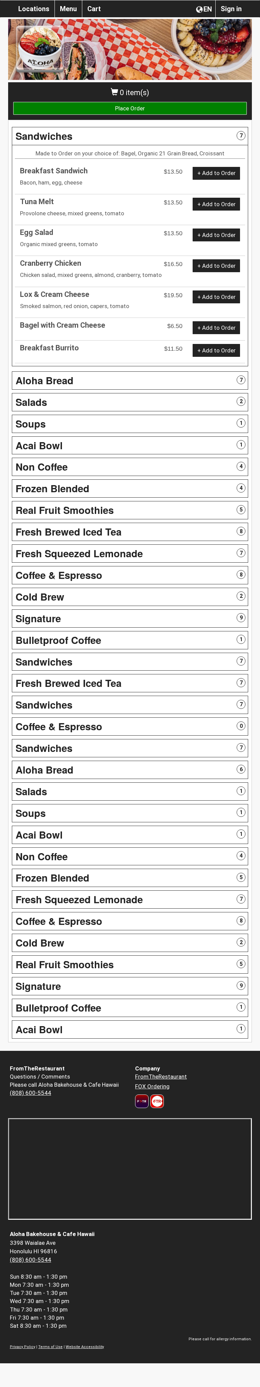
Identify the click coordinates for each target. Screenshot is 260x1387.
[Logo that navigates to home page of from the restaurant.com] (142, 1101)
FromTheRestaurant (161, 1076)
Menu (68, 9)
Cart (94, 9)
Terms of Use (50, 1347)
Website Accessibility (85, 1347)
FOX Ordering (152, 1086)
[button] (130, 136)
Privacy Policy (22, 1347)
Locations (33, 9)
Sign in (231, 9)
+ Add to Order (216, 173)
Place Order (130, 108)
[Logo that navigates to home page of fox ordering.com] (156, 1101)
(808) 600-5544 (30, 1092)
